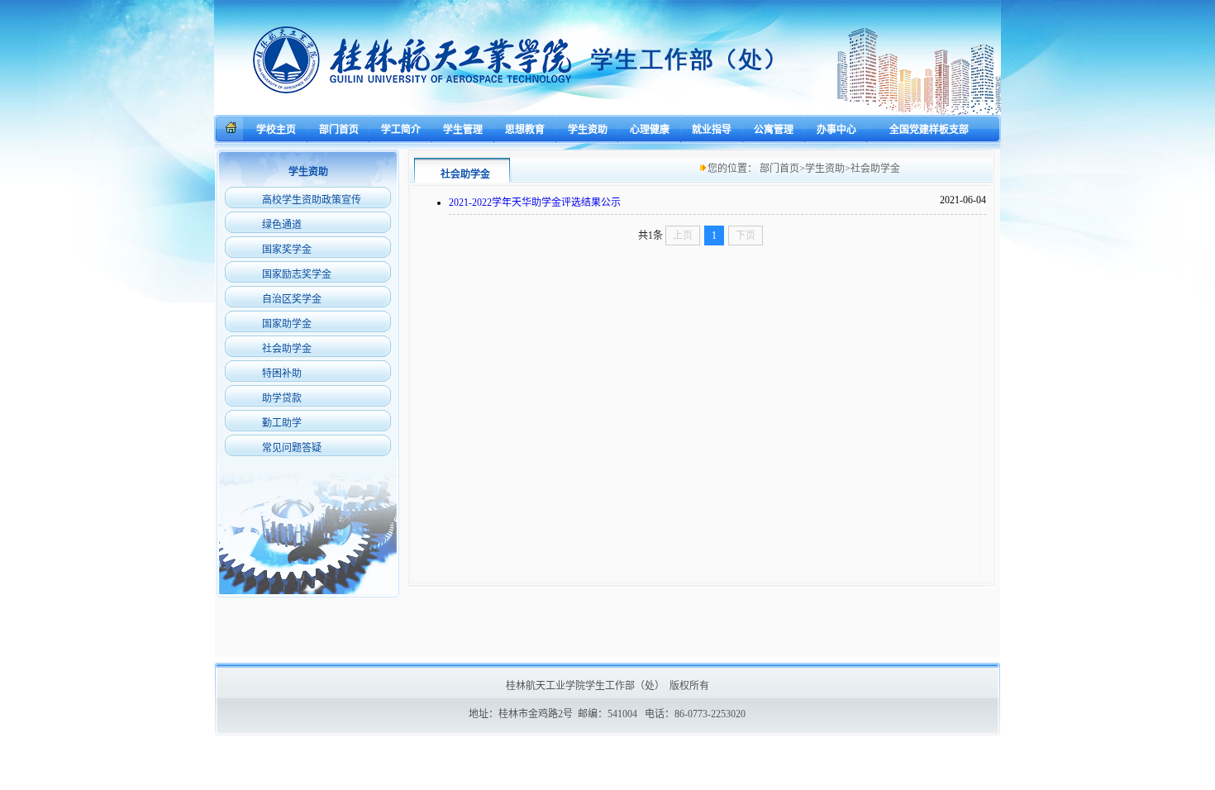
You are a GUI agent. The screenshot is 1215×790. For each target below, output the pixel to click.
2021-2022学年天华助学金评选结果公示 (535, 202)
